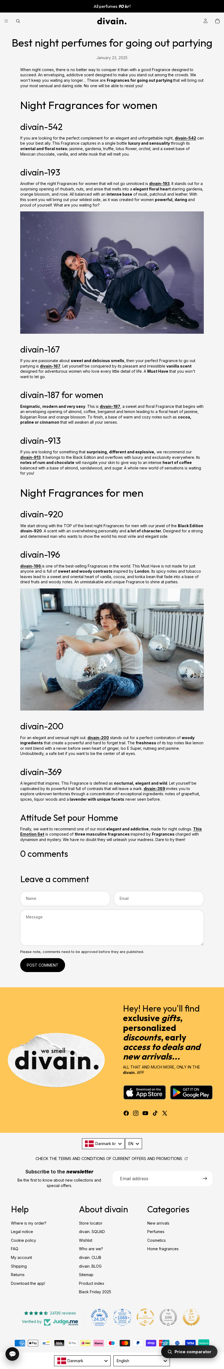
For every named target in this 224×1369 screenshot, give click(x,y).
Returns (18, 1274)
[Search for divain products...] (18, 21)
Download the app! (28, 1283)
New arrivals (158, 1223)
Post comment (42, 965)
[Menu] (6, 21)
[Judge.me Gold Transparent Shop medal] (145, 1317)
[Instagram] (135, 1113)
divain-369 (154, 788)
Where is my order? (28, 1223)
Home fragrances (163, 1248)
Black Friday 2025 (95, 1291)
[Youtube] (145, 1113)
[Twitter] (164, 1113)
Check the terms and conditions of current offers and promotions (109, 1158)
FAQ (14, 1248)
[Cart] (217, 21)
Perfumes (155, 1231)
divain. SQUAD (92, 1231)
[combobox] (103, 1143)
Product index (91, 1283)
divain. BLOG (90, 1266)
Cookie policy (23, 1240)
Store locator (90, 1223)
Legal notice (22, 1231)
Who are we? (91, 1248)
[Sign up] (205, 1178)
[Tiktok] (155, 1113)
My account (21, 1257)
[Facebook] (126, 1113)
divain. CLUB (90, 1257)
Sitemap (86, 1274)
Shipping (19, 1266)
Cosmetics (156, 1240)
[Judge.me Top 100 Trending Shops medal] (168, 1317)
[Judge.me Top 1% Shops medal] (191, 1317)
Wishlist (85, 1240)
